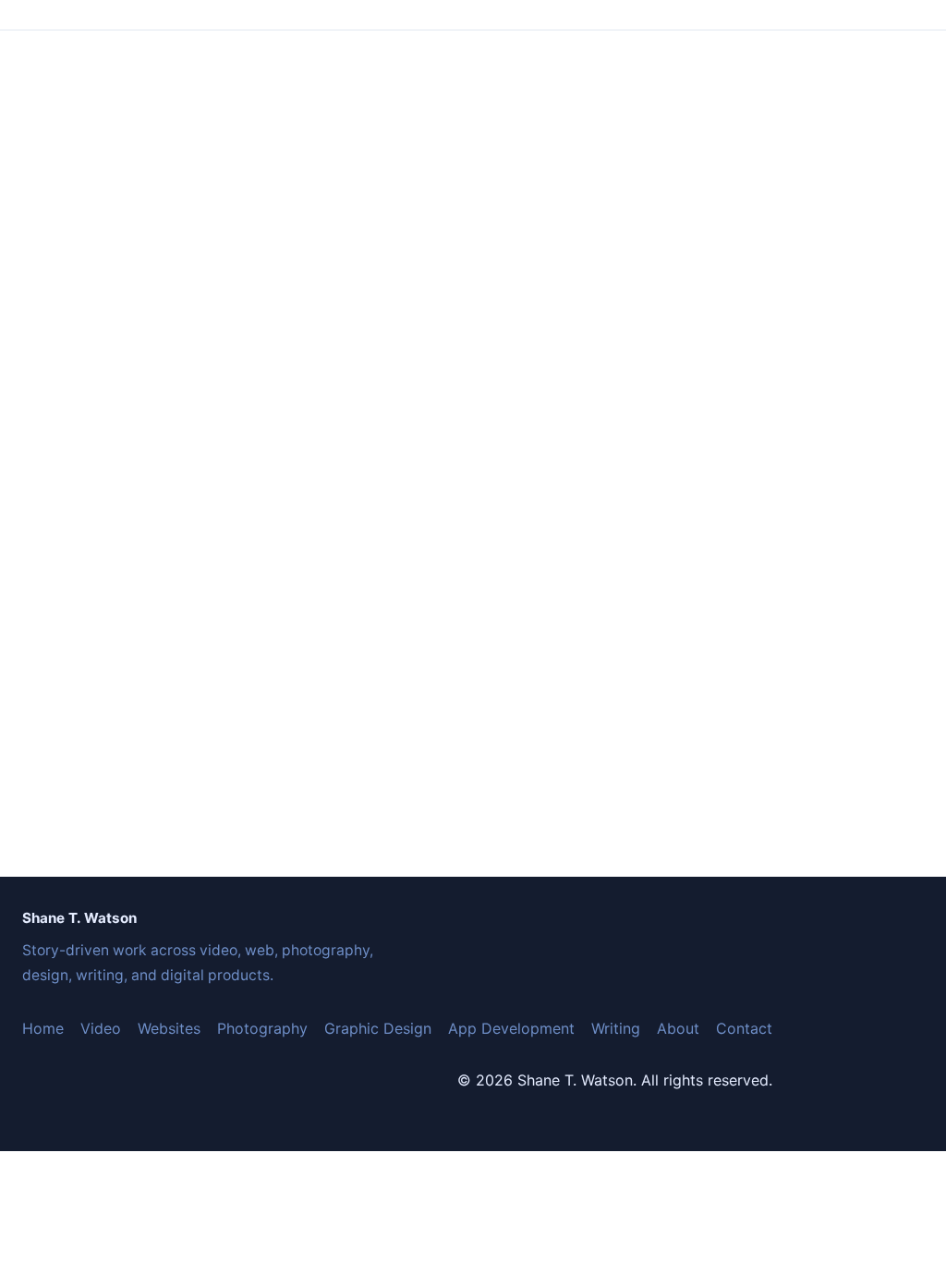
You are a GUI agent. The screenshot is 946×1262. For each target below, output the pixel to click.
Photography (262, 1028)
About (678, 1028)
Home (43, 1028)
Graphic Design (377, 1028)
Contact (744, 1028)
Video (100, 1028)
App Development (511, 1028)
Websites (169, 1028)
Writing (615, 1028)
